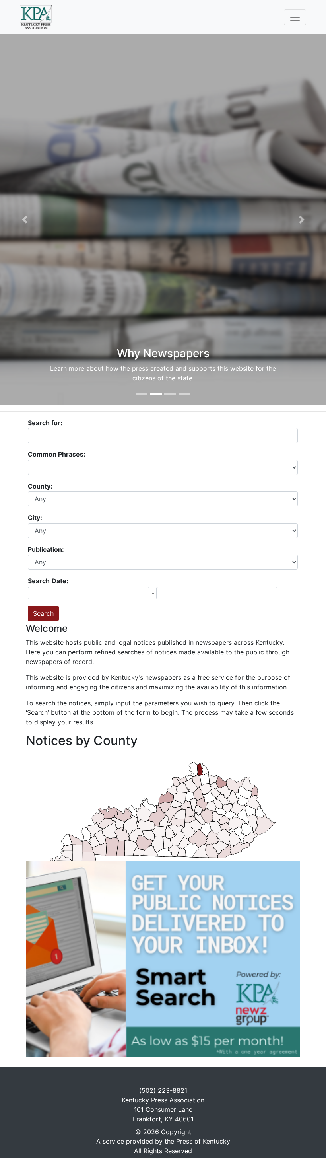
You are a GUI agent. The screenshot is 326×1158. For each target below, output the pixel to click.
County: (41, 486)
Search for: (45, 423)
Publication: (47, 549)
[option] (163, 219)
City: (36, 518)
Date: (60, 581)
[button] (24, 219)
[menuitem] (177, 838)
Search (39, 581)
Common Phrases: (57, 454)
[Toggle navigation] (295, 17)
